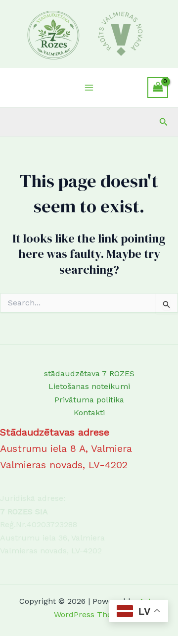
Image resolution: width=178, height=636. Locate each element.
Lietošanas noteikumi (89, 386)
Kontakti (89, 412)
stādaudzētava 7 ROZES (89, 373)
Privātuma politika (89, 399)
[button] (163, 122)
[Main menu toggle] (89, 87)
